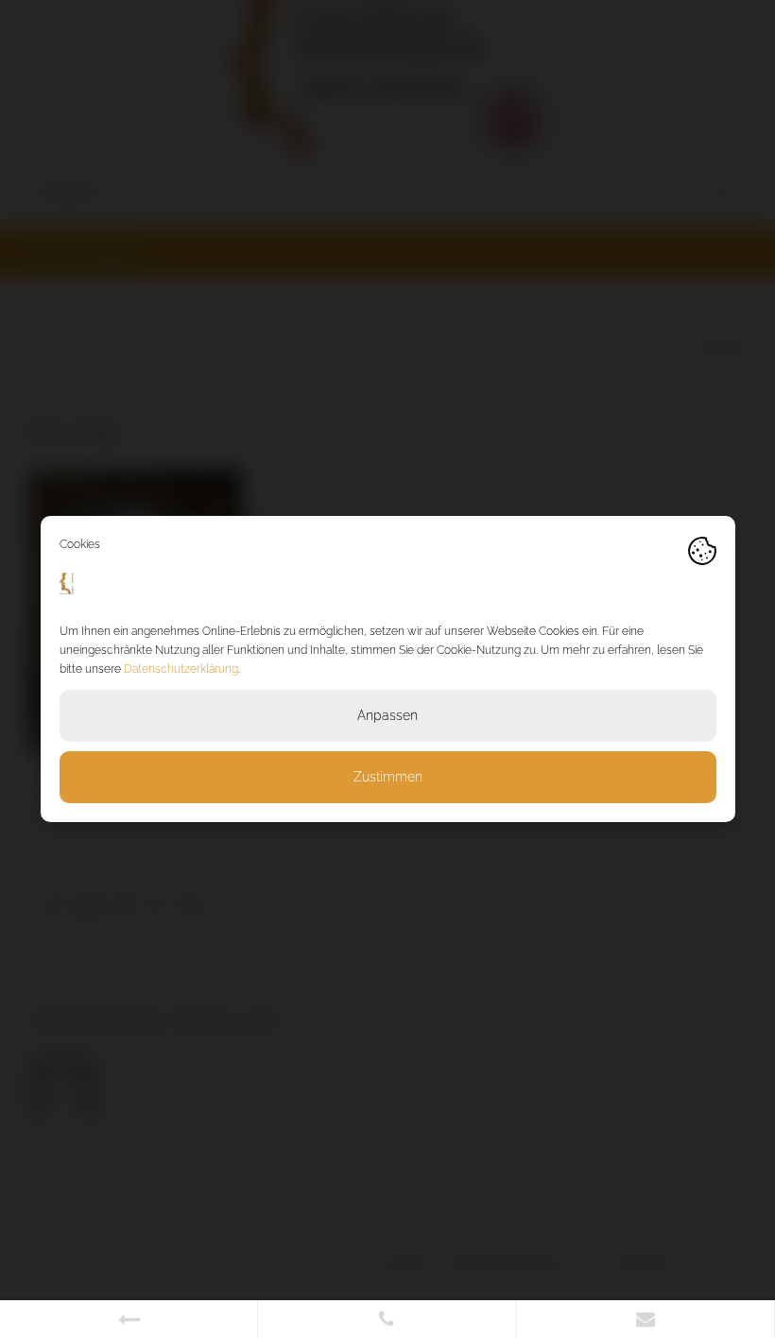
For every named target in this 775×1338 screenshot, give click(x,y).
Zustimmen (387, 776)
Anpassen (387, 715)
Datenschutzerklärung (181, 669)
